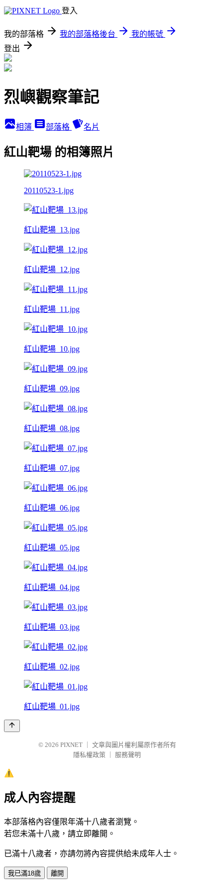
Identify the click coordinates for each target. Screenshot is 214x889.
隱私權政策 (89, 754)
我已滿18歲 (24, 873)
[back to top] (12, 726)
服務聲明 (128, 754)
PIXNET (71, 744)
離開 (57, 873)
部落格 (59, 127)
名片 (92, 127)
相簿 (25, 127)
